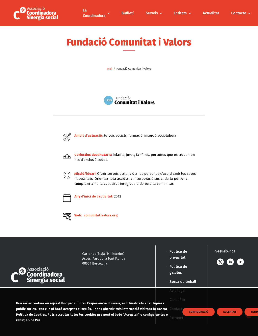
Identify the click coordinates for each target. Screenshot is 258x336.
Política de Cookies (31, 314)
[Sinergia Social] (35, 13)
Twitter (220, 261)
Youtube (240, 261)
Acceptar (229, 311)
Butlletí (128, 13)
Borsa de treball (183, 281)
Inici (109, 68)
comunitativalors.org (101, 215)
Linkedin (230, 261)
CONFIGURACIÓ (198, 311)
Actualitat (211, 13)
